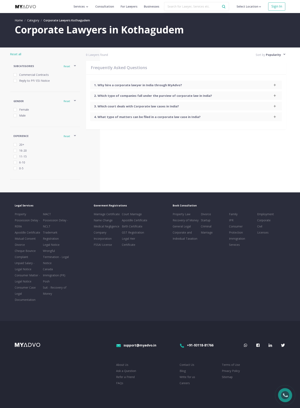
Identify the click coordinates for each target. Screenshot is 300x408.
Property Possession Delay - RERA (27, 220)
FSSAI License (103, 245)
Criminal (206, 226)
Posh (46, 281)
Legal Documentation (25, 297)
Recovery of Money (186, 220)
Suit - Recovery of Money (54, 291)
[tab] (186, 85)
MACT (47, 214)
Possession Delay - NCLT (55, 223)
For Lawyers (129, 6)
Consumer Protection (236, 229)
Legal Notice (51, 245)
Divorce (206, 214)
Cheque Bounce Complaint (25, 254)
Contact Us (187, 365)
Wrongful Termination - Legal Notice (56, 257)
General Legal (182, 226)
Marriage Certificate (107, 214)
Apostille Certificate (27, 232)
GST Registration (133, 232)
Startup (205, 220)
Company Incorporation (103, 235)
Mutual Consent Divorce (25, 242)
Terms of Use (231, 365)
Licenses (263, 232)
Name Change (103, 220)
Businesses (151, 6)
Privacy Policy (231, 371)
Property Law (181, 214)
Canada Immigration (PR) (54, 272)
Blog (183, 371)
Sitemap (227, 377)
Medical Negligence (106, 226)
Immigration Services (237, 242)
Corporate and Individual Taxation (185, 235)
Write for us (187, 377)
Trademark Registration (51, 235)
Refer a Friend (125, 377)
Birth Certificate (132, 226)
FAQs (119, 383)
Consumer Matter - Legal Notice (27, 278)
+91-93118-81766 (200, 345)
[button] (45, 66)
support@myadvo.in (139, 345)
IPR (231, 220)
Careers (185, 383)
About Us (122, 365)
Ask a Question (126, 371)
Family (233, 214)
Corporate (264, 220)
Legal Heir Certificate (128, 242)
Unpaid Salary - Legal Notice (24, 266)
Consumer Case (25, 287)
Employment (265, 214)
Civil (259, 226)
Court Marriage (132, 214)
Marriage (207, 232)
